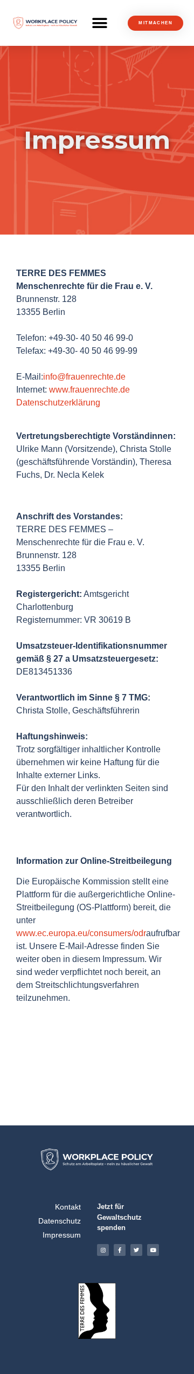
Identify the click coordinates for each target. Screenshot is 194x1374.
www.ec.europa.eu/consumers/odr (81, 933)
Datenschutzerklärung (58, 402)
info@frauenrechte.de (84, 376)
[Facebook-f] (120, 1250)
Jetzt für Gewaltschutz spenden (119, 1217)
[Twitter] (136, 1250)
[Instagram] (103, 1250)
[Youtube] (153, 1250)
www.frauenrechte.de (89, 389)
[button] (99, 23)
